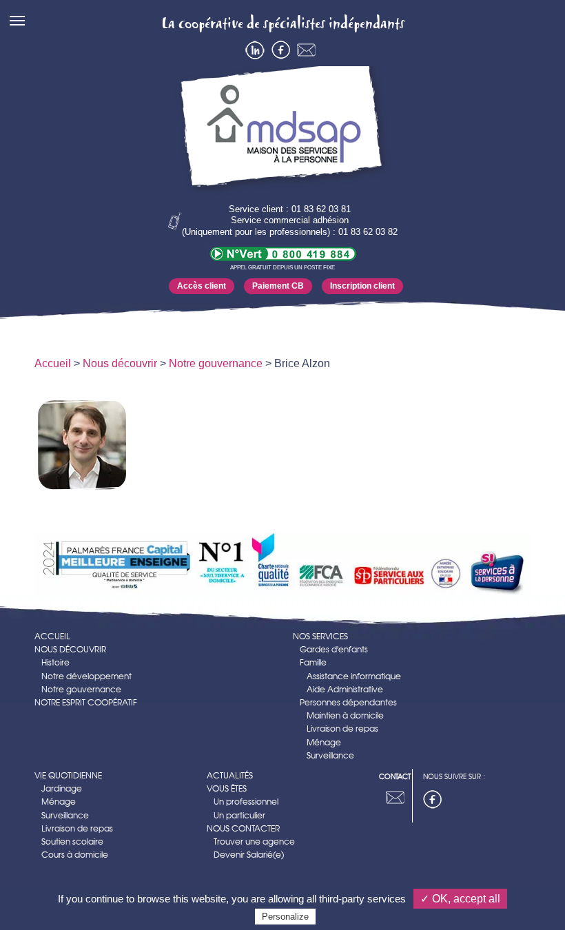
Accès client (201, 286)
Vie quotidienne (68, 775)
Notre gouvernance (216, 363)
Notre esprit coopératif (85, 702)
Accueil (52, 363)
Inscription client (362, 286)
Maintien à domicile (345, 715)
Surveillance (330, 755)
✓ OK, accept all (460, 899)
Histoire (55, 662)
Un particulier (239, 815)
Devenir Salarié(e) (249, 854)
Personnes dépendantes (348, 702)
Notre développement (86, 676)
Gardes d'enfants (334, 649)
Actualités (230, 775)
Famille (313, 662)
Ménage (324, 742)
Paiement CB (278, 286)
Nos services (320, 636)
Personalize (285, 916)
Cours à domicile (74, 854)
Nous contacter (243, 828)
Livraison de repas (342, 728)
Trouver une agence (254, 841)
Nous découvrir (120, 363)
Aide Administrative (345, 689)
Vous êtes (227, 788)
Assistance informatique (354, 676)
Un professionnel (246, 801)
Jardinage (61, 788)
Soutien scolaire (72, 841)
